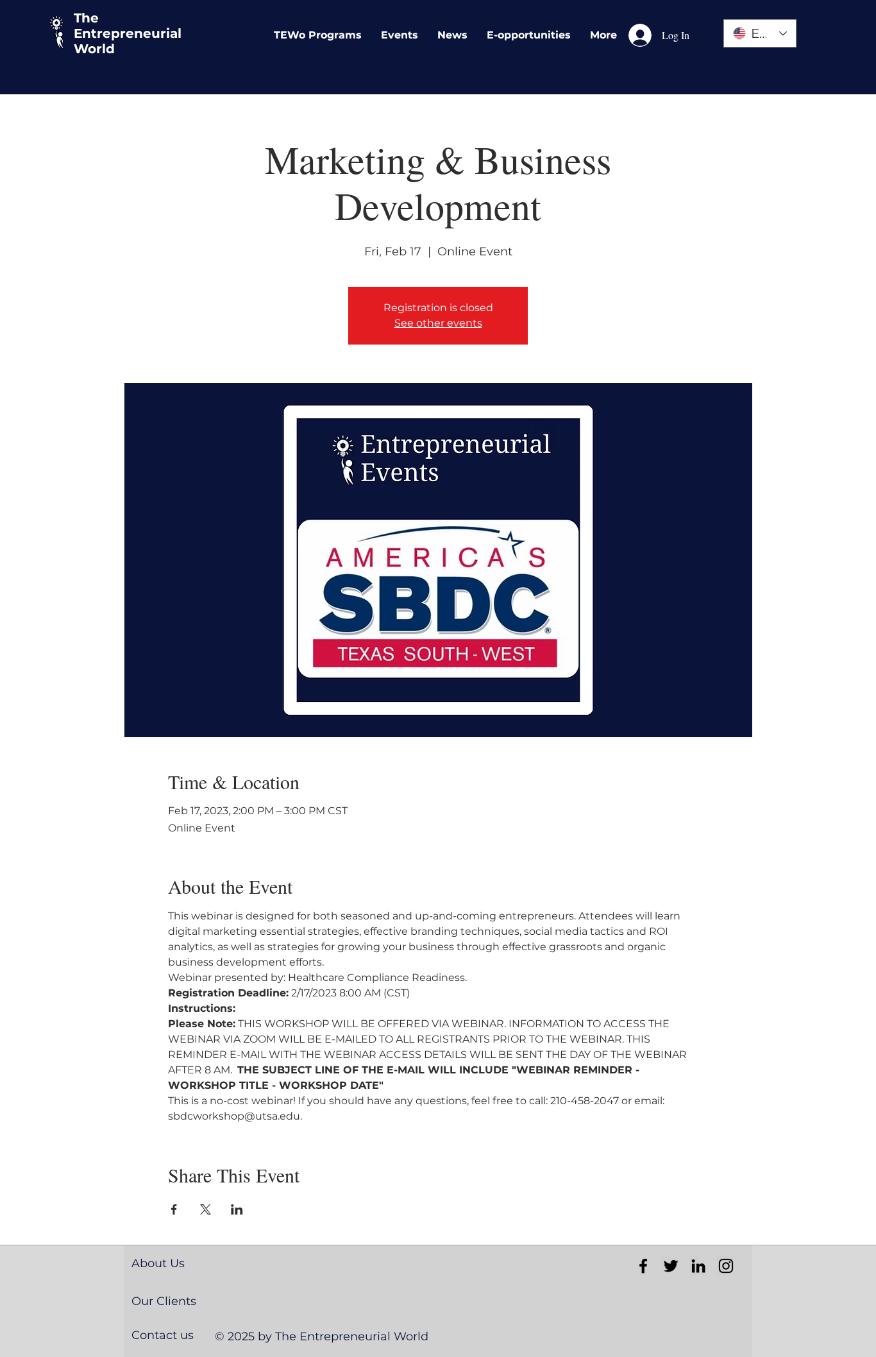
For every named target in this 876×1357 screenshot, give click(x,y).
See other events (438, 323)
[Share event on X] (205, 1209)
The (86, 18)
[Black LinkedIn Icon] (698, 1266)
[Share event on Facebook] (174, 1209)
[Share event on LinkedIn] (237, 1209)
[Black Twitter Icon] (670, 1266)
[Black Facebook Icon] (643, 1266)
